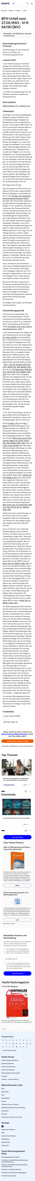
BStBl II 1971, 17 (13, 477)
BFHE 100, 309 (14, 367)
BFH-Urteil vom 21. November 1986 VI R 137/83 (17, 439)
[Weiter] (30, 791)
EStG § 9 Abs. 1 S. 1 (11, 106)
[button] (17, 741)
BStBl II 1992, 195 (21, 563)
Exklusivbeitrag (9, 785)
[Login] (32, 3)
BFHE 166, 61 (16, 507)
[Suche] (27, 3)
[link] (4, 10)
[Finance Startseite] (5, 3)
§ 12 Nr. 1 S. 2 (24, 106)
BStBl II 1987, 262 (17, 443)
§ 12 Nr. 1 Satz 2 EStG (17, 336)
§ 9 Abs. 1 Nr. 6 (14, 423)
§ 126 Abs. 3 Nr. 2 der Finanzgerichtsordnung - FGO (17, 327)
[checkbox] (5, 963)
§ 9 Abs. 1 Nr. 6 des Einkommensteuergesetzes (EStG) (17, 197)
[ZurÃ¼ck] (25, 791)
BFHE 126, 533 (13, 372)
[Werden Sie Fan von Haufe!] (2, 1126)
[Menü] (13, 3)
